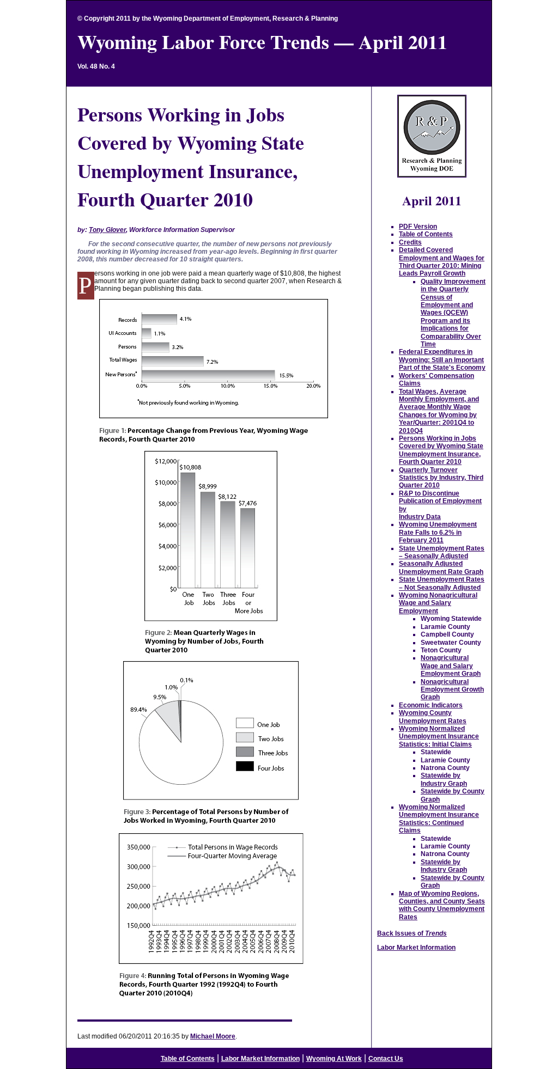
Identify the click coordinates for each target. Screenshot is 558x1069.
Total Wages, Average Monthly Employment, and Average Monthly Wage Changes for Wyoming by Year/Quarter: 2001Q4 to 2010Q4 (439, 411)
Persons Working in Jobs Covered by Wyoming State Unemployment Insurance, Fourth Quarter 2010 (441, 450)
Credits (410, 242)
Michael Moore (212, 1036)
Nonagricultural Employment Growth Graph (452, 689)
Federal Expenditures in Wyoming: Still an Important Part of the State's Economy (442, 359)
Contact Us (385, 1058)
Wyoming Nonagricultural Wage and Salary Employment (438, 603)
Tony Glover (107, 230)
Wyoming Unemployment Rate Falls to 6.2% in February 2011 (438, 532)
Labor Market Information (416, 947)
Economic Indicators (431, 705)
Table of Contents (426, 234)
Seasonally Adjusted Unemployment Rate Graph (441, 567)
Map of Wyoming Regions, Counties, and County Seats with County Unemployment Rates (442, 905)
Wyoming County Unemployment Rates (432, 716)
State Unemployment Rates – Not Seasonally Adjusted (441, 583)
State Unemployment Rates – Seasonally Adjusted (441, 552)
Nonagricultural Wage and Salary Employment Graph (451, 665)
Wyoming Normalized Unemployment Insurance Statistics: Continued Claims (439, 818)
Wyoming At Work (334, 1058)
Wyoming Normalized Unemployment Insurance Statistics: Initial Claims (439, 736)
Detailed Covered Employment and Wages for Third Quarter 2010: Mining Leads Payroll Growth (441, 261)
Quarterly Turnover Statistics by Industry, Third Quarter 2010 (441, 478)
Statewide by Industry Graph (444, 779)
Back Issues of (412, 933)
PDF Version (418, 226)
